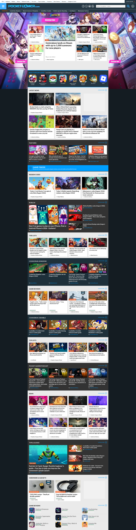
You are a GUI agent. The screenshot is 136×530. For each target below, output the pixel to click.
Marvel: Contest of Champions (30, 10)
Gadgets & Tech (72, 1)
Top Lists (32, 340)
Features (49, 1)
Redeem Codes (25, 1)
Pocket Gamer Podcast (38, 366)
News (18, 1)
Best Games (57, 1)
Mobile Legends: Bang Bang (60, 10)
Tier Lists (33, 1)
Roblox (13, 1)
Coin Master (72, 10)
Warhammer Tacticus (83, 10)
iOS (3, 1)
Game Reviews (34, 289)
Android (8, 1)
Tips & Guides (41, 1)
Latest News (34, 90)
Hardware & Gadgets (37, 478)
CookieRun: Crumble (46, 10)
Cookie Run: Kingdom (15, 10)
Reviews (64, 1)
